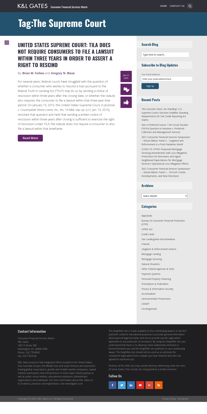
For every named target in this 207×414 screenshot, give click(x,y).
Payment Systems (151, 273)
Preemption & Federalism (155, 283)
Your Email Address (151, 74)
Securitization (149, 293)
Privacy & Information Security (157, 288)
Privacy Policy (169, 398)
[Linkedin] (131, 385)
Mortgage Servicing (152, 259)
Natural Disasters (151, 264)
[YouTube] (140, 385)
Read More (30, 138)
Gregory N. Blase (63, 73)
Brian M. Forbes (33, 73)
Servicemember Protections (156, 298)
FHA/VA (145, 244)
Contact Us (177, 5)
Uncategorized (149, 308)
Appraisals (147, 215)
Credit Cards (148, 234)
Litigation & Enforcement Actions (159, 249)
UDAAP (145, 303)
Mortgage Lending (151, 254)
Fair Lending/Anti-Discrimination (158, 239)
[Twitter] (122, 385)
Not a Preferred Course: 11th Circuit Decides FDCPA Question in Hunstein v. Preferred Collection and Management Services (165, 128)
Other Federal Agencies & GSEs (158, 268)
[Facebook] (112, 385)
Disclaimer (183, 398)
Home (163, 5)
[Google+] (149, 385)
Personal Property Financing (156, 278)
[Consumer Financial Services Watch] (52, 5)
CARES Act (147, 229)
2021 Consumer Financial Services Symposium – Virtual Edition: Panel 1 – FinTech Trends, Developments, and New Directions (166, 172)
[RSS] (159, 385)
